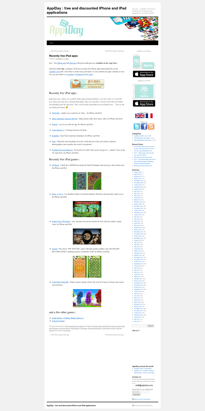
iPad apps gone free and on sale (143, 157)
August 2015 (137, 215)
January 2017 (138, 178)
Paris (54, 141)
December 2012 (138, 283)
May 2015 (137, 221)
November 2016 (138, 183)
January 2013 (138, 281)
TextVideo (56, 113)
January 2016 (138, 204)
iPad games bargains (95, 328)
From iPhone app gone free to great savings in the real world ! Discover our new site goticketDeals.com (144, 148)
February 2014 (138, 253)
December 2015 (138, 206)
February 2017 (138, 176)
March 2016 (137, 200)
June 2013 (137, 270)
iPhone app (61, 63)
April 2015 (137, 223)
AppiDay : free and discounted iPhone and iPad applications (86, 10)
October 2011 (138, 313)
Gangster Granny (58, 321)
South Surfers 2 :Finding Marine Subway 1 (68, 318)
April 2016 (137, 198)
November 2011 (138, 311)
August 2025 (137, 172)
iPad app (72, 63)
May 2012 (137, 298)
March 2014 (137, 251)
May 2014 (137, 247)
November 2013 (138, 259)
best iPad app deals (109, 326)
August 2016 (137, 189)
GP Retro (55, 165)
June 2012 (137, 296)
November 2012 (138, 285)
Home (51, 43)
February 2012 (138, 304)
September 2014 (138, 238)
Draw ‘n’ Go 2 (57, 194)
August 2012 (137, 291)
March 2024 (137, 174)
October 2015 (138, 210)
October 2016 (138, 185)
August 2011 (137, 317)
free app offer (120, 326)
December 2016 (138, 180)
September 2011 (138, 315)
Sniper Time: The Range (61, 221)
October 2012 (138, 287)
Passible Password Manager (62, 150)
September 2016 (138, 187)
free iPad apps (53, 328)
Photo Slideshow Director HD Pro (65, 118)
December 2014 (138, 232)
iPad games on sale (108, 328)
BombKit (55, 135)
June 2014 (137, 244)
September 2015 (138, 212)
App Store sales (97, 326)
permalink (67, 330)
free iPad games (64, 328)
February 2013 (138, 279)
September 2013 (138, 264)
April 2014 (137, 249)
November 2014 (138, 234)
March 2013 (137, 276)
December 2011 (138, 308)
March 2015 (137, 225)
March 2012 (137, 302)
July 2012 (137, 293)
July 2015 (137, 217)
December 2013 (138, 257)
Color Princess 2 (58, 130)
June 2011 (137, 321)
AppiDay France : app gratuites (143, 368)
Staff (67, 59)
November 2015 (138, 208)
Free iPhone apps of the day (59, 51)
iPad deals (83, 328)
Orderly (55, 124)
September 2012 (138, 289)
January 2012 (138, 306)
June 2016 (137, 193)
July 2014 (137, 242)
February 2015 (138, 227)
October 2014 (138, 236)
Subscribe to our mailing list (142, 389)
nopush (51, 330)
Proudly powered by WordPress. (144, 405)
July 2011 (137, 319)
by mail (90, 74)
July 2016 (137, 191)
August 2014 (137, 240)
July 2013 (137, 268)
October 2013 (138, 261)
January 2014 (138, 255)
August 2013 (137, 266)
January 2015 (138, 229)
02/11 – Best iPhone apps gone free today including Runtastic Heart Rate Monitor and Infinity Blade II (145, 161)
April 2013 (137, 274)
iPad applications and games (74, 326)
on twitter (70, 74)
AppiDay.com (54, 71)
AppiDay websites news (141, 136)
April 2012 (137, 300)
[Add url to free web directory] (141, 399)
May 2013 (137, 272)
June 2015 (137, 219)
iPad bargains (74, 328)
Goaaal (54, 248)
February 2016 (138, 202)
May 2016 (137, 195)
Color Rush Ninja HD (60, 282)
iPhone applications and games (142, 140)
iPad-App (119, 328)
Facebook (79, 74)
